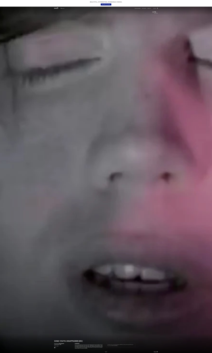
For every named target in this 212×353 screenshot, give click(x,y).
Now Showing (138, 8)
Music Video (56, 345)
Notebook (144, 8)
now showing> (114, 345)
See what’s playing (106, 4)
